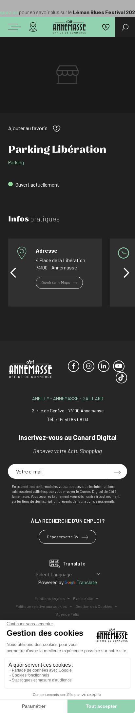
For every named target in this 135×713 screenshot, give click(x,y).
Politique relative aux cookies (41, 606)
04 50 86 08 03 (73, 419)
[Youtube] (119, 366)
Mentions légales (50, 598)
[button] (117, 471)
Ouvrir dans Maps (55, 282)
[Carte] (33, 27)
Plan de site (83, 598)
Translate (87, 582)
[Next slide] (126, 272)
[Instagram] (88, 366)
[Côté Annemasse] (69, 26)
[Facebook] (73, 366)
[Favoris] (106, 27)
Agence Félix (67, 614)
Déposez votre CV (63, 536)
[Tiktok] (121, 377)
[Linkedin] (103, 366)
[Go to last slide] (13, 272)
